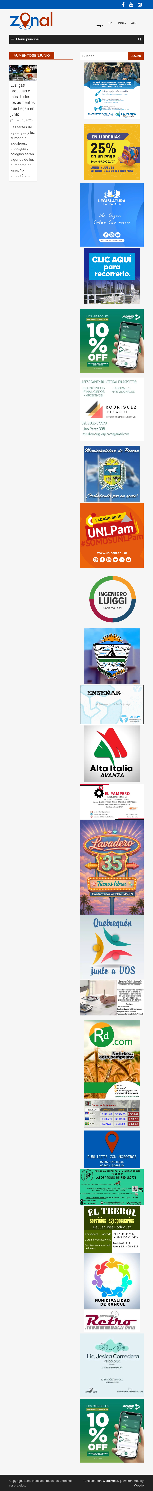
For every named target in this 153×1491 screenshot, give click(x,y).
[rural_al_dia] (112, 1059)
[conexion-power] (112, 1320)
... (28, 176)
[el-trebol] (112, 1229)
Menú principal (28, 39)
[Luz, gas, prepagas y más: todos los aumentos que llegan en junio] (23, 73)
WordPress (110, 1481)
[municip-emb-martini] (112, 656)
